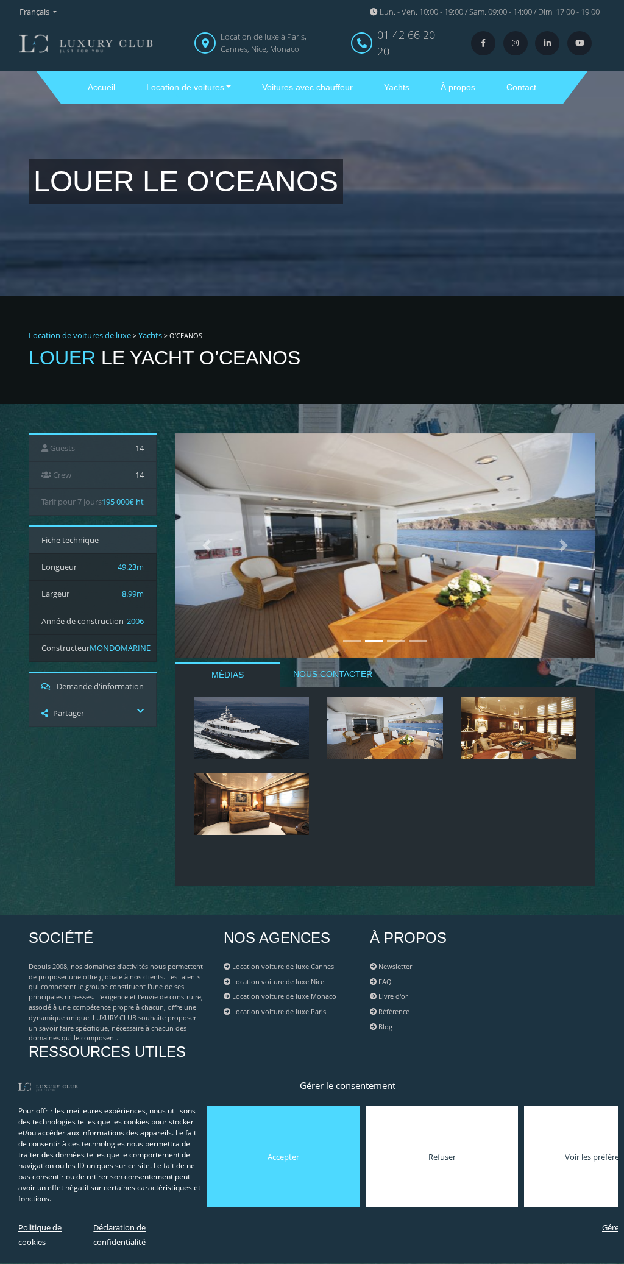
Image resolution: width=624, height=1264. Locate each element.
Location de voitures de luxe (80, 335)
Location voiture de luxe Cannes (282, 966)
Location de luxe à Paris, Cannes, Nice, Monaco (264, 42)
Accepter (283, 1156)
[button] (206, 545)
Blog (384, 1026)
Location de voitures (185, 87)
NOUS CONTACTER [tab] (332, 674)
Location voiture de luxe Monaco (283, 996)
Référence (393, 1011)
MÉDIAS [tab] (227, 675)
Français (35, 11)
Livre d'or (392, 996)
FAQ (384, 981)
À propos (458, 87)
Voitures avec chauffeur (307, 87)
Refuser (442, 1156)
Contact (521, 87)
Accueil (101, 87)
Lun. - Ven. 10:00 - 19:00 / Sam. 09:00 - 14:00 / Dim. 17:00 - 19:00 (489, 11)
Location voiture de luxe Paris (278, 1011)
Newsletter (394, 966)
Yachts (397, 87)
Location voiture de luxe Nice (277, 981)
